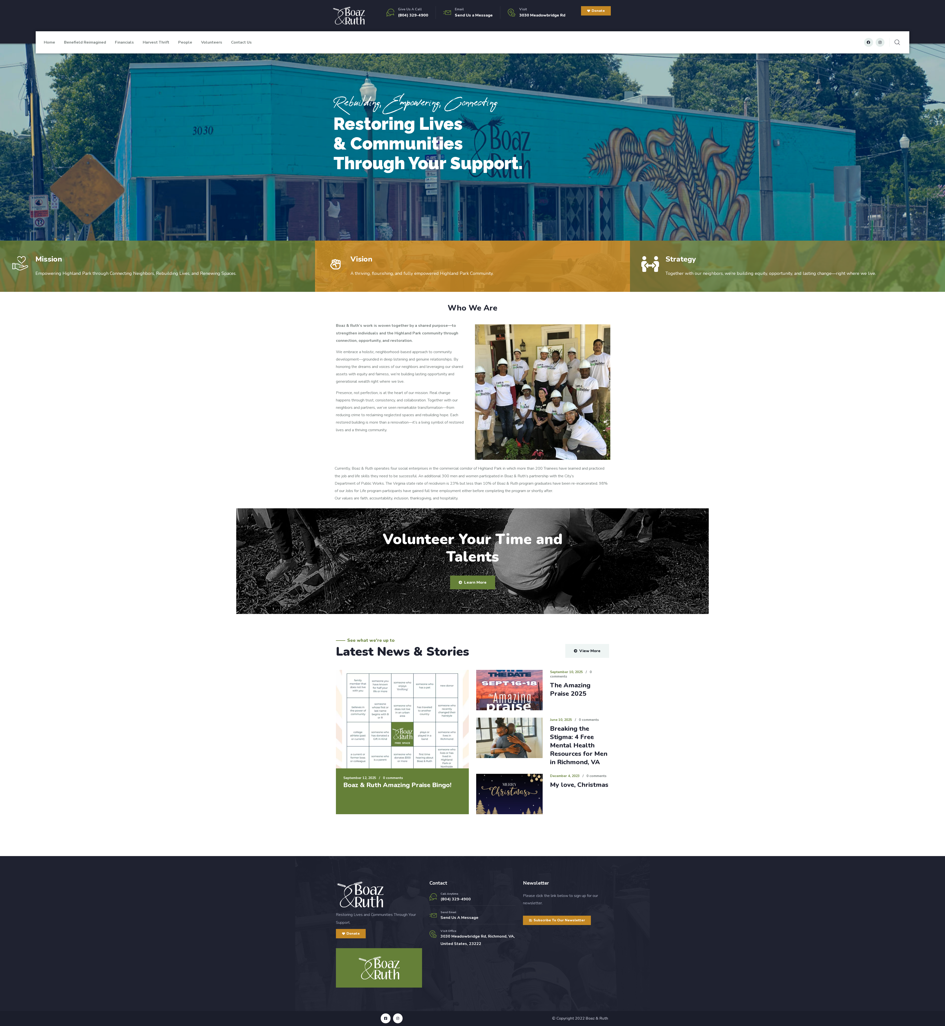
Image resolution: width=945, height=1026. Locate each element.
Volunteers (211, 42)
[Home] (348, 15)
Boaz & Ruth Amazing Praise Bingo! (397, 785)
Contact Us (241, 42)
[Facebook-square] (385, 1018)
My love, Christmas (579, 784)
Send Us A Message (459, 917)
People (185, 42)
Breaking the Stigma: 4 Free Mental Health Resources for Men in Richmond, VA (578, 745)
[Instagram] (880, 42)
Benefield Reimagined (85, 42)
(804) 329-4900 (413, 15)
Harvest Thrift (156, 42)
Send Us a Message (474, 15)
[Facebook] (868, 42)
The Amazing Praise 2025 (570, 689)
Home (49, 42)
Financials (124, 42)
